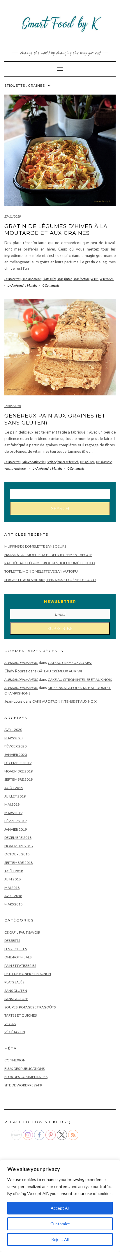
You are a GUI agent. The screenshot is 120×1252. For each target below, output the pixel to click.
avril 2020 (13, 729)
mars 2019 (13, 813)
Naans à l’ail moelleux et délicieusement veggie (48, 555)
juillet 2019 (15, 796)
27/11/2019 (12, 216)
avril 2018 (13, 896)
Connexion (15, 1060)
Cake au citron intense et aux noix (80, 679)
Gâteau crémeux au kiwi (70, 662)
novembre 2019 (18, 771)
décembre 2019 (17, 763)
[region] (60, 1205)
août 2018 (13, 871)
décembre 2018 (17, 837)
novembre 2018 (18, 846)
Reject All (60, 1239)
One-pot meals (31, 279)
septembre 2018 (18, 862)
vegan (94, 279)
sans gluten (64, 279)
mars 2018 (13, 904)
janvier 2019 (15, 829)
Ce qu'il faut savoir (22, 932)
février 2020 (15, 746)
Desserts (12, 940)
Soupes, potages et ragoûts (30, 1007)
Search (60, 508)
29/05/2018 (12, 406)
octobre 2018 (16, 854)
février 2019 (15, 821)
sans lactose (81, 279)
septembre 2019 (18, 779)
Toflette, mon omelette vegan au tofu (41, 571)
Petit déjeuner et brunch (63, 462)
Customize (60, 1223)
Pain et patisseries (33, 462)
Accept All (60, 1207)
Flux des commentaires (25, 1077)
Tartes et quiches (20, 1015)
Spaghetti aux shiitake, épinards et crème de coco (50, 580)
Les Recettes (12, 279)
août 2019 (13, 788)
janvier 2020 (15, 754)
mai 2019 (12, 804)
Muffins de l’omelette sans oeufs (35, 546)
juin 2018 (12, 879)
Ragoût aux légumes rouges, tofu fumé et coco (49, 563)
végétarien (107, 279)
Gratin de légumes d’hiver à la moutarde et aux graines (55, 229)
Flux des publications (24, 1068)
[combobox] (60, 494)
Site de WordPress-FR (23, 1085)
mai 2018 (12, 887)
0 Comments (51, 285)
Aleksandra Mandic (21, 662)
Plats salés (49, 279)
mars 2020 (13, 738)
